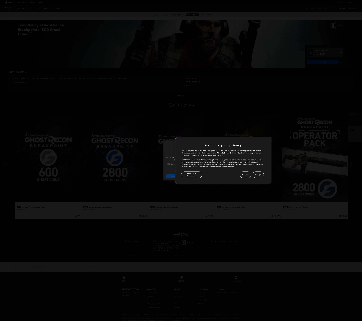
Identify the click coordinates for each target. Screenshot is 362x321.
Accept (258, 175)
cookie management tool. (216, 155)
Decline (245, 175)
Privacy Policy (221, 153)
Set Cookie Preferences (192, 175)
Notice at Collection (236, 153)
